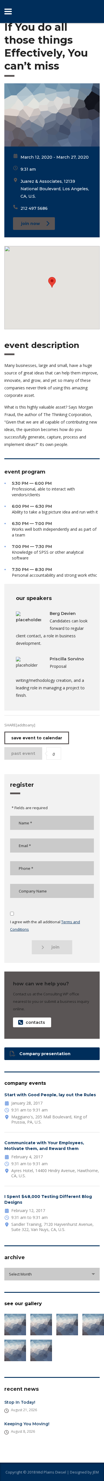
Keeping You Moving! (26, 1423)
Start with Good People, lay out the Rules (50, 1094)
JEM (96, 1472)
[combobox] (52, 1274)
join (55, 947)
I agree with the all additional (45, 925)
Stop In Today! (19, 1402)
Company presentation (44, 1053)
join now (30, 223)
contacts (35, 1022)
